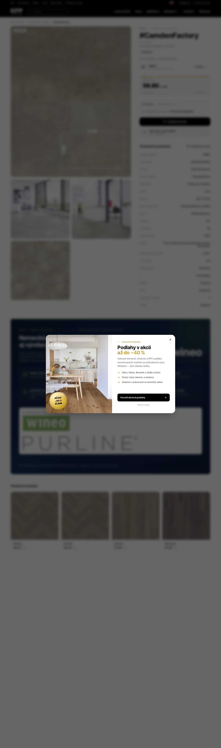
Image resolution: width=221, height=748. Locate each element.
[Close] (170, 340)
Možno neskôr (144, 405)
